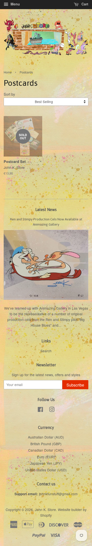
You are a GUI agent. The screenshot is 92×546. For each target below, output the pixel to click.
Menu (15, 3)
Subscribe (75, 385)
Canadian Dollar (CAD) (46, 450)
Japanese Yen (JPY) (46, 463)
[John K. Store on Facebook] (40, 410)
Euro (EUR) (46, 456)
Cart (84, 3)
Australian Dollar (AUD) (46, 437)
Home (8, 72)
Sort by (9, 94)
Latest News (46, 209)
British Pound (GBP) (46, 443)
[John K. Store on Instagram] (51, 410)
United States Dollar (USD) (46, 469)
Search (46, 350)
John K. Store (45, 509)
